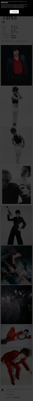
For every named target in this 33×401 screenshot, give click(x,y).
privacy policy (4, 2)
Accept (14, 12)
